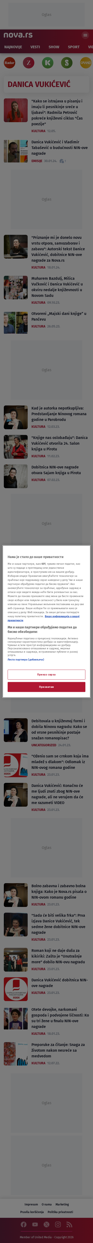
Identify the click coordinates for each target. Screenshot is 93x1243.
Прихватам (46, 687)
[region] (46, 621)
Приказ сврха (46, 674)
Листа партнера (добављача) (26, 659)
